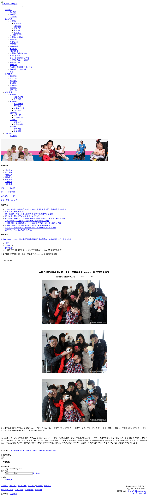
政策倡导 (17, 131)
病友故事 (13, 85)
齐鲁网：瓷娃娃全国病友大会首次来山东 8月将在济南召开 (27, 225)
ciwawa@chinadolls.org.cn (137, 491)
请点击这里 (8, 192)
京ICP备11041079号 (138, 493)
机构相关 (54, 239)
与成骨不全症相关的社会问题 (21, 67)
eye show (7, 239)
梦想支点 (17, 106)
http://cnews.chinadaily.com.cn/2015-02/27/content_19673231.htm (33, 450)
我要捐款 (5, 4)
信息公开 (31, 486)
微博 (2, 200)
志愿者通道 (29, 490)
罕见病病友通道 (7, 490)
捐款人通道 (19, 490)
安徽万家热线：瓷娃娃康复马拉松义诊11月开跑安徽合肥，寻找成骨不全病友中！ (36, 209)
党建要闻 (13, 76)
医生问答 (17, 33)
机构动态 (13, 81)
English (14, 4)
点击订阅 (36, 473)
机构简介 (13, 12)
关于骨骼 (13, 39)
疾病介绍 (8, 19)
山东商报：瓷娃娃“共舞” (14, 212)
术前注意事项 (15, 56)
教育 (11, 72)
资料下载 (13, 90)
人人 (15, 200)
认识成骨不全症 (16, 35)
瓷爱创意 (17, 122)
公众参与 (13, 120)
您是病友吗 (8, 188)
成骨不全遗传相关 (17, 37)
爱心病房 (17, 99)
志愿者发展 (18, 124)
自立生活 (17, 115)
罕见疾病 (47, 486)
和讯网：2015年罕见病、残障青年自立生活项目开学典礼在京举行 (30, 228)
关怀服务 (13, 101)
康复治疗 (17, 28)
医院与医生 (14, 51)
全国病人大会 (19, 108)
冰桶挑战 (24, 239)
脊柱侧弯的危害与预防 (18, 69)
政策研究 (13, 127)
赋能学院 (13, 113)
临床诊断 (17, 23)
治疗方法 (17, 26)
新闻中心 (8, 74)
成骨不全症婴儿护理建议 (19, 60)
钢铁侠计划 (18, 97)
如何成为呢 (8, 196)
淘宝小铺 (9, 200)
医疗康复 (13, 94)
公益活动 (17, 111)
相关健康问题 (15, 62)
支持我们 (8, 133)
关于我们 (8, 10)
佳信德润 (13, 494)
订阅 (10, 4)
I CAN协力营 (16, 239)
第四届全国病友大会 (43, 239)
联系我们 (13, 17)
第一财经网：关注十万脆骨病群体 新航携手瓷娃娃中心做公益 (29, 214)
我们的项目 (22, 486)
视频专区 (13, 88)
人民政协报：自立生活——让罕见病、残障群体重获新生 (27, 221)
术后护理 (13, 49)
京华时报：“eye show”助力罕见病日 (19, 230)
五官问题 (13, 44)
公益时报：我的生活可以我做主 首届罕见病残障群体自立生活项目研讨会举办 (35, 218)
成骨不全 (13, 21)
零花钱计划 (18, 104)
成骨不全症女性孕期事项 (19, 58)
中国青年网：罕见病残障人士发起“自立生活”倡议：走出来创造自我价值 (33, 223)
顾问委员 (13, 14)
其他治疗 (17, 30)
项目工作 (13, 78)
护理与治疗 (14, 42)
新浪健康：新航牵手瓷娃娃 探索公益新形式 (22, 216)
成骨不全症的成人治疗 (18, 53)
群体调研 (17, 129)
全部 (2, 239)
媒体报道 (13, 83)
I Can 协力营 (18, 117)
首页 (7, 243)
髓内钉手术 (14, 46)
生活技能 (13, 65)
